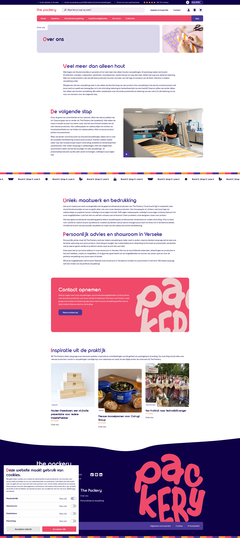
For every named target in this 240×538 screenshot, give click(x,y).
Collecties (130, 18)
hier (73, 489)
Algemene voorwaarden (160, 526)
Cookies (179, 526)
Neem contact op (70, 312)
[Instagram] (96, 474)
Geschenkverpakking (74, 18)
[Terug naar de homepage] (46, 10)
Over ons (84, 495)
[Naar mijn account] (188, 10)
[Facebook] (92, 474)
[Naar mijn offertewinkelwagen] (194, 10)
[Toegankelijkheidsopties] (188, 2)
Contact (176, 10)
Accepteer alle (59, 529)
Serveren (116, 18)
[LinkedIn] (100, 474)
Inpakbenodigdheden (97, 18)
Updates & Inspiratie (159, 10)
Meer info (63, 498)
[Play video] (126, 154)
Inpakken (55, 18)
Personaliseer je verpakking (92, 500)
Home (43, 18)
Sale (197, 18)
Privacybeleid (193, 526)
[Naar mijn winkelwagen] (200, 10)
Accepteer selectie (23, 529)
